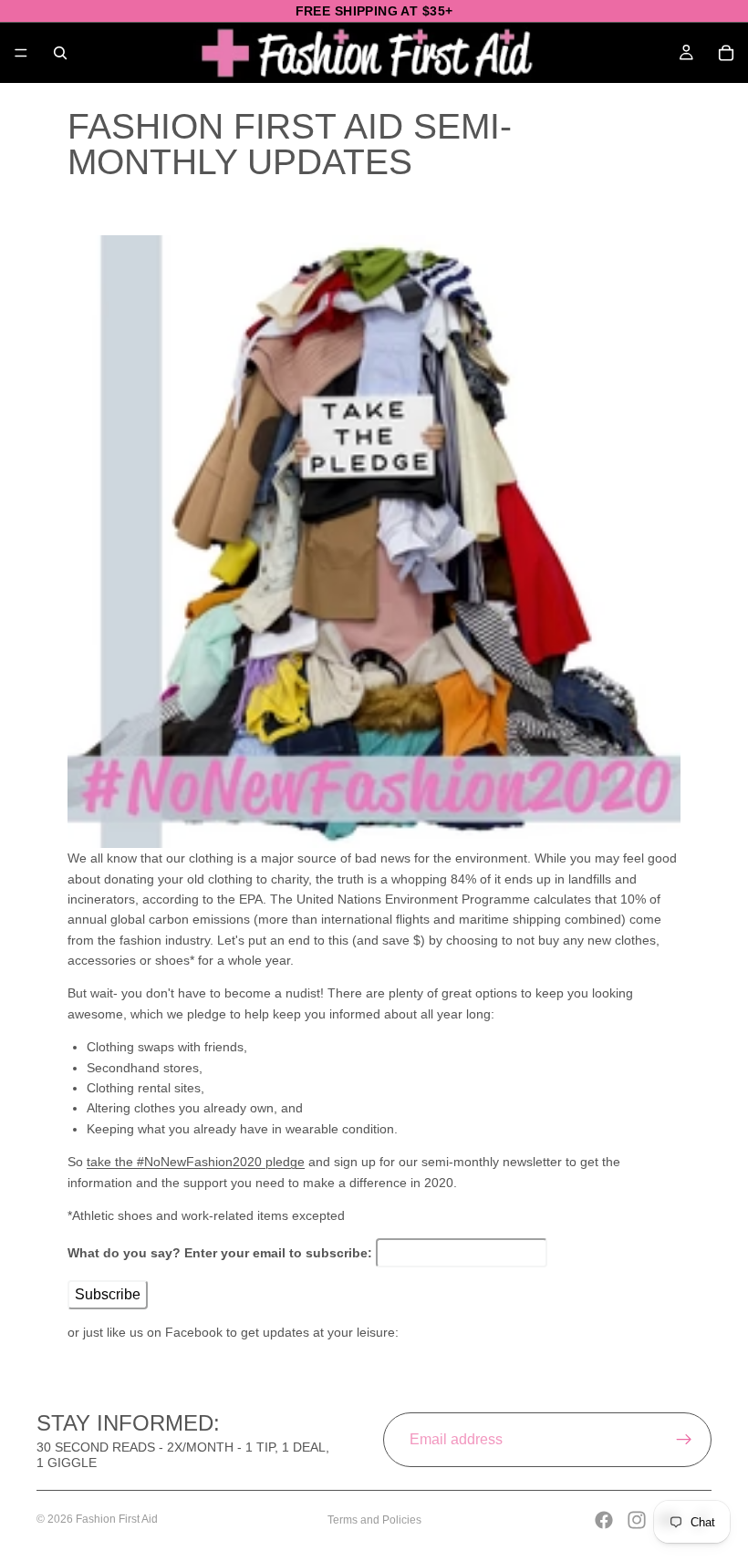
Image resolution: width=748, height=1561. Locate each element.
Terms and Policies (374, 1520)
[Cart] (726, 53)
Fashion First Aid (117, 1519)
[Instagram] (637, 1520)
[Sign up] (684, 1440)
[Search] (60, 53)
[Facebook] (604, 1520)
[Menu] (21, 53)
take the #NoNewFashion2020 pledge (196, 1161)
